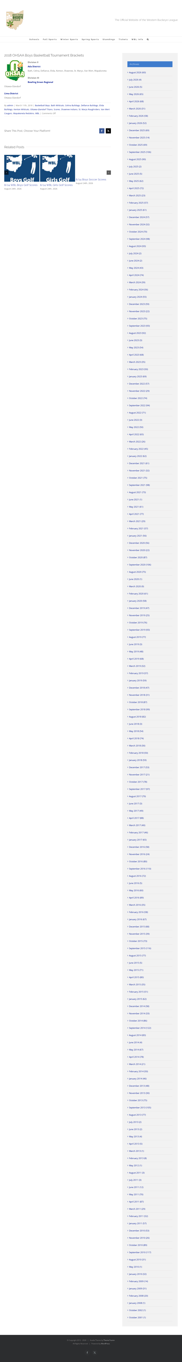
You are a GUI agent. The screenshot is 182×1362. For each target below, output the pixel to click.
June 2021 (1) (135, 499)
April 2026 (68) (136, 101)
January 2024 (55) (137, 296)
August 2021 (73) (137, 492)
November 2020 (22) (139, 550)
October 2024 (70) (138, 231)
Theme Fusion (109, 1340)
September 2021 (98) (139, 485)
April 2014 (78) (136, 1056)
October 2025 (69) (138, 144)
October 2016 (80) (138, 861)
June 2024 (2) (135, 260)
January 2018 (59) (137, 760)
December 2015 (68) (139, 926)
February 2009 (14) (138, 1281)
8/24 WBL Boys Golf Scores (21, 185)
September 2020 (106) (140, 564)
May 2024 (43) (136, 267)
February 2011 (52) (138, 1216)
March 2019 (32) (137, 666)
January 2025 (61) (137, 210)
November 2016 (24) (139, 854)
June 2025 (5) (135, 173)
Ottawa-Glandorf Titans (41, 109)
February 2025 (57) (138, 202)
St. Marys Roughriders (89, 109)
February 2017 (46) (138, 832)
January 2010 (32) (137, 1274)
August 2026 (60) (137, 72)
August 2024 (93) (137, 246)
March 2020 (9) (136, 586)
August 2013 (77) (137, 1114)
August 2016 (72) (137, 875)
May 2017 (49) (136, 810)
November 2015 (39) (139, 933)
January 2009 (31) (137, 1288)
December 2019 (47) (139, 608)
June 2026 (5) (135, 86)
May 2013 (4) (135, 1136)
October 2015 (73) (138, 941)
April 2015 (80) (136, 977)
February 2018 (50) (138, 752)
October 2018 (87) (138, 702)
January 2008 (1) (137, 1303)
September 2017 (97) (139, 789)
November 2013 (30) (139, 1093)
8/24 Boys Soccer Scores (91, 179)
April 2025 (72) (136, 188)
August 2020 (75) (137, 571)
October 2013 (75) (138, 1100)
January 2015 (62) (137, 999)
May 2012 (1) (135, 1165)
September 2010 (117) (140, 1252)
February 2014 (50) (138, 1071)
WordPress (105, 1343)
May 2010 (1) (135, 1266)
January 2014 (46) (137, 1078)
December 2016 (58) (139, 847)
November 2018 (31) (139, 694)
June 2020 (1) (135, 579)
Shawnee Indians (69, 109)
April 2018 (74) (136, 738)
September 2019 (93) (139, 629)
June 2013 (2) (135, 1129)
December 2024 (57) (139, 217)
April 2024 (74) (136, 275)
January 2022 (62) (137, 456)
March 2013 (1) (136, 1151)
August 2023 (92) (137, 333)
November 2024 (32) (139, 224)
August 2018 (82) (137, 716)
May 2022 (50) (136, 427)
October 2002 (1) (137, 1310)
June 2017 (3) (135, 803)
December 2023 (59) (139, 304)
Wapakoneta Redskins (23, 113)
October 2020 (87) (138, 557)
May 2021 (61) (136, 506)
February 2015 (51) (138, 991)
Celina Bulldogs (72, 105)
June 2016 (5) (135, 883)
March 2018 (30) (137, 745)
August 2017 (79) (137, 796)
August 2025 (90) (137, 159)
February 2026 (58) (138, 115)
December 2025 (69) (139, 130)
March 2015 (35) (137, 984)
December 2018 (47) (139, 687)
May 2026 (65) (136, 94)
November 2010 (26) (139, 1237)
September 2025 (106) (140, 152)
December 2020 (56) (139, 542)
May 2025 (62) (136, 181)
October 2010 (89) (138, 1245)
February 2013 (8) (138, 1158)
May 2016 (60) (136, 890)
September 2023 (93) (139, 325)
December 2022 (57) (139, 383)
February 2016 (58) (138, 912)
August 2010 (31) (137, 1259)
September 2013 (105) (140, 1107)
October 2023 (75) (138, 318)
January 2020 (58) (137, 600)
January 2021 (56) (137, 535)
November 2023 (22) (139, 311)
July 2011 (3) (135, 1179)
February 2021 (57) (138, 528)
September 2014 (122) (140, 1027)
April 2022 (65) (136, 434)
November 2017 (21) (139, 774)
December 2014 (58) (139, 1006)
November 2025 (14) (139, 137)
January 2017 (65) (137, 839)
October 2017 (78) (138, 781)
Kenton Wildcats (21, 109)
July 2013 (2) (135, 1122)
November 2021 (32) (139, 470)
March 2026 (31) (137, 108)
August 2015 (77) (137, 955)
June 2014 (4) (135, 1042)
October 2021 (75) (138, 477)
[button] (148, 39)
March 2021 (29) (137, 521)
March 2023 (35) (137, 362)
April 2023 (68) (136, 354)
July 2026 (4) (135, 79)
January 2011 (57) (137, 1223)
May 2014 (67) (136, 1049)
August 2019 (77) (137, 637)
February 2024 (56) (138, 289)
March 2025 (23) (137, 195)
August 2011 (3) (136, 1172)
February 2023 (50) (138, 369)
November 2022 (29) (139, 390)
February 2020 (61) (138, 593)
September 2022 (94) (139, 405)
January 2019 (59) (137, 680)
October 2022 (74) (138, 398)
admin (10, 105)
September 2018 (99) (139, 709)
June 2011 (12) (136, 1187)
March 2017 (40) (137, 825)
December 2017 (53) (139, 767)
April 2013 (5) (135, 1143)
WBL (37, 113)
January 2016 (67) (137, 919)
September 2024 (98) (139, 238)
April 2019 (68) (136, 658)
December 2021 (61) (139, 463)
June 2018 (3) (135, 723)
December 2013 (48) (139, 1085)
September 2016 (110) (140, 868)
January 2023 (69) (137, 376)
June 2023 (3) (135, 340)
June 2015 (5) (135, 962)
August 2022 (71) (137, 412)
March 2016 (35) (137, 904)
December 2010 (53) (139, 1230)
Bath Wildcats (57, 105)
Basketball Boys (42, 105)
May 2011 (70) (136, 1194)
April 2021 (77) (136, 514)
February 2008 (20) (138, 1295)
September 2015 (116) (140, 948)
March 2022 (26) (137, 441)
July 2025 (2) (135, 166)
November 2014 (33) (139, 1013)
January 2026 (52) (137, 123)
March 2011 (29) (137, 1208)
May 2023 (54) (136, 347)
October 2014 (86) (138, 1020)
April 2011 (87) (136, 1201)
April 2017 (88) (136, 818)
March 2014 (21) (137, 1064)
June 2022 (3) (135, 419)
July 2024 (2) (135, 253)
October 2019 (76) (138, 622)
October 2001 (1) (137, 1317)
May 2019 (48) (136, 651)
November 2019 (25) (139, 615)
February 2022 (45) (138, 448)
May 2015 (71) (136, 970)
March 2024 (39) (137, 282)
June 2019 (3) (135, 644)
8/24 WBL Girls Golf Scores (56, 185)
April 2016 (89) (136, 897)
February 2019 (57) (138, 673)
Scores (57, 109)
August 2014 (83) (137, 1035)
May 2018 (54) (136, 731)
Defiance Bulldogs (89, 105)
